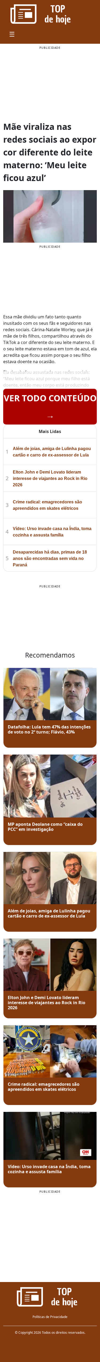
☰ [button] (12, 34)
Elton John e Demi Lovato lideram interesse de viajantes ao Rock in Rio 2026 (50, 478)
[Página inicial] (50, 1297)
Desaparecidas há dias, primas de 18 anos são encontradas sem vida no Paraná (50, 558)
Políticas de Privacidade (50, 1317)
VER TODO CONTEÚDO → (50, 406)
